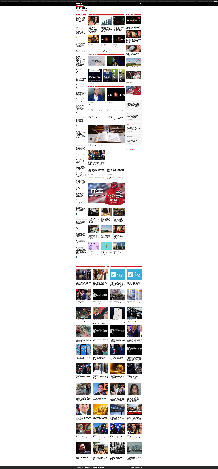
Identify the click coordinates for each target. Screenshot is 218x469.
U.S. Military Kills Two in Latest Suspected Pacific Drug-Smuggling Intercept (80, 86)
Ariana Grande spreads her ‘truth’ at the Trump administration (132, 54)
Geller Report (103, 44)
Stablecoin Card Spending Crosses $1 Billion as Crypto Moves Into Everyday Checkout (93, 48)
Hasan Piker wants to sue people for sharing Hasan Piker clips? (134, 438)
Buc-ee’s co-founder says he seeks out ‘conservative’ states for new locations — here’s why (83, 438)
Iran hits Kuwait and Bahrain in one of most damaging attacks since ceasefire (81, 100)
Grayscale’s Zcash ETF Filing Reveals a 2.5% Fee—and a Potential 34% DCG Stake (116, 170)
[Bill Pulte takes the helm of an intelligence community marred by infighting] (83, 274)
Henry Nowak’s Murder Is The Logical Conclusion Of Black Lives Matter (80, 155)
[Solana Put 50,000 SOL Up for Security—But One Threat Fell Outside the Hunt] (100, 368)
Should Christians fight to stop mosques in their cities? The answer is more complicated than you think (134, 419)
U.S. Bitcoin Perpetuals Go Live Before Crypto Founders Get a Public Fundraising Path (118, 29)
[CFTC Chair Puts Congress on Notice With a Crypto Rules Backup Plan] (83, 409)
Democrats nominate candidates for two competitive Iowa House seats (80, 209)
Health (98, 3)
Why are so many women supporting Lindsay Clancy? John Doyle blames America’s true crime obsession (96, 163)
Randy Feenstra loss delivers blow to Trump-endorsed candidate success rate (81, 94)
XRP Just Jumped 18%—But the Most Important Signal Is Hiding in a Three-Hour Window (134, 457)
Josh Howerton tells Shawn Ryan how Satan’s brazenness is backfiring (115, 111)
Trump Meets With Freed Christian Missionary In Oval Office (80, 26)
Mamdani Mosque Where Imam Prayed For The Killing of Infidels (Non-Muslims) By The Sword (114, 105)
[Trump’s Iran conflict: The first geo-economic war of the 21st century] (117, 294)
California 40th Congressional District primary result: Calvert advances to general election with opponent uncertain (134, 359)
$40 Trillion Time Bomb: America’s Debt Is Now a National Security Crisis (80, 71)
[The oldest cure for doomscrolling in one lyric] (106, 134)
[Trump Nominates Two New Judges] (83, 368)
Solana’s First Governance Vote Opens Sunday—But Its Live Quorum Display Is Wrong (93, 255)
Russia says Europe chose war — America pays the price (83, 321)
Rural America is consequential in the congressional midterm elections (80, 114)
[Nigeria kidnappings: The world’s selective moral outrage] (100, 349)
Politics (91, 3)
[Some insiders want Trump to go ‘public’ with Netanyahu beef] (117, 349)
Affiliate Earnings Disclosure (97, 467)
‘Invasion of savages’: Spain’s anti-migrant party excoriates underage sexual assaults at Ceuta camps (83, 398)
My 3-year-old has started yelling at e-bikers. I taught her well (100, 304)
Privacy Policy (87, 467)
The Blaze (109, 109)
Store (127, 3)
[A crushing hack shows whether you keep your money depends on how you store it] (93, 229)
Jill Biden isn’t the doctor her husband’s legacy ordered (80, 222)
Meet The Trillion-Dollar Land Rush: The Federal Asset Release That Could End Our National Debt (133, 105)
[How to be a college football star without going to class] (117, 428)
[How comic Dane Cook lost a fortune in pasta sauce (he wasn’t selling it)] (100, 389)
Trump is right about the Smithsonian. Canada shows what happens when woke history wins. (100, 457)
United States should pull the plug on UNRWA (83, 358)
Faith (120, 3)
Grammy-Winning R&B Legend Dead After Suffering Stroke (132, 116)
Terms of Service (79, 467)
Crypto (123, 3)
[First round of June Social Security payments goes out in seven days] (83, 331)
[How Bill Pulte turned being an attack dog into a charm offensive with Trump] (83, 294)
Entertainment (104, 3)
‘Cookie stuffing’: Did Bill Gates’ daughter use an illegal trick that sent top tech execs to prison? (106, 254)
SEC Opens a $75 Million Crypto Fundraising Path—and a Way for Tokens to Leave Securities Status (118, 255)
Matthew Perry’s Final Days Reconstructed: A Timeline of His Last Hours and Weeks (80, 107)
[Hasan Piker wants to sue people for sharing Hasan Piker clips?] (134, 428)
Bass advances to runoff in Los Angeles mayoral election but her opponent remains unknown (80, 242)
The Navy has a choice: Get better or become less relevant (80, 32)
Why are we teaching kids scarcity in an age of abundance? (106, 236)
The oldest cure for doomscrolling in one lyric (98, 145)
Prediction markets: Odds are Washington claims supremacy (117, 321)
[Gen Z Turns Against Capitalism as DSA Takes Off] (119, 39)
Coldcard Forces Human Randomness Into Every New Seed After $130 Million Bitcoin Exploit (96, 111)
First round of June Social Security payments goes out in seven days (83, 340)
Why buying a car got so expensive (132, 321)
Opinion (95, 3)
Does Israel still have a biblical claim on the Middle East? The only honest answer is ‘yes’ (96, 170)
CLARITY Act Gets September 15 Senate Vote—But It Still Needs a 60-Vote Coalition (118, 220)
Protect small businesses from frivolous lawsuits (79, 120)
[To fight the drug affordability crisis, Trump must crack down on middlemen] (134, 294)
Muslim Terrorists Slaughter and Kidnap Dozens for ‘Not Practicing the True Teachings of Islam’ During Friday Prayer (106, 48)
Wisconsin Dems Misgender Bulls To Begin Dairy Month (80, 188)
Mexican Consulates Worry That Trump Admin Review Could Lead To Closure (81, 258)
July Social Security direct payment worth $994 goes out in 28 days (81, 80)
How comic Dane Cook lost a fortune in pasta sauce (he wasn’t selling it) (100, 398)
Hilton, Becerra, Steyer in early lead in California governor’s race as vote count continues (134, 340)
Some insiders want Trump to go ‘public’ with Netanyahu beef (117, 358)
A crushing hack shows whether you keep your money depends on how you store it (93, 237)
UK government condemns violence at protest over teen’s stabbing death (80, 168)
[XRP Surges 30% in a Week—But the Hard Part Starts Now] (100, 409)
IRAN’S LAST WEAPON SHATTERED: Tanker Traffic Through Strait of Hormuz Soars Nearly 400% (133, 26)
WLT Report (131, 102)
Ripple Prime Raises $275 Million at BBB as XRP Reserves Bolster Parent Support (96, 105)
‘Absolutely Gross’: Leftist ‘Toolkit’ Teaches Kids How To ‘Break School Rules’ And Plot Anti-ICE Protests (81, 201)
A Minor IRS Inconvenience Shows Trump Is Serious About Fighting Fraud (81, 142)
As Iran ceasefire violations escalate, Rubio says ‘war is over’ (81, 148)
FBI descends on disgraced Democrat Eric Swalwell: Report (82, 457)
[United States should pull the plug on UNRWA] (83, 349)
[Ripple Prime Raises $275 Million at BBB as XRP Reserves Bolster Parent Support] (96, 94)
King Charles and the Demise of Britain (95, 118)
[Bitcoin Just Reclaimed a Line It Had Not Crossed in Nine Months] (117, 368)
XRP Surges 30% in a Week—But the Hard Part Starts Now (100, 418)
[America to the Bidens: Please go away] (100, 331)
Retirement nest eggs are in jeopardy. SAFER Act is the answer (80, 229)
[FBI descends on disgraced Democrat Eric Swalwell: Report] (83, 448)
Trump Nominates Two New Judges (83, 377)
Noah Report (78, 375)
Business (110, 3)
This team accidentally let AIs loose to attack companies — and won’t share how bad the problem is (106, 29)
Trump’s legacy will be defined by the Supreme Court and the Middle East (117, 340)
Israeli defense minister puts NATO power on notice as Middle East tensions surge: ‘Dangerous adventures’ (115, 119)
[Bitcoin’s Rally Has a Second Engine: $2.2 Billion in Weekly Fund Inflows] (106, 212)
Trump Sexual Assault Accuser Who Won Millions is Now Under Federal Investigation (80, 215)
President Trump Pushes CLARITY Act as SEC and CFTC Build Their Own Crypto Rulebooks (93, 220)
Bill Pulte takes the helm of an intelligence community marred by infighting (80, 235)
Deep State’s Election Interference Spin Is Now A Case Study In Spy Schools (80, 52)
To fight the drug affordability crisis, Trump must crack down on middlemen (134, 304)
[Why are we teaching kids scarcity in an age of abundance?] (106, 229)
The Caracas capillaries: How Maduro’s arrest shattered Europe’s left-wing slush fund (100, 322)
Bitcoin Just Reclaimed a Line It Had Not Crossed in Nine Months (117, 377)
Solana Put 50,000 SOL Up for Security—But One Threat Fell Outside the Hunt (100, 377)
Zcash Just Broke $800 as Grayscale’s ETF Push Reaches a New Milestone (80, 45)
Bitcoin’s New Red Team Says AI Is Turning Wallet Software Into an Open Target (115, 177)
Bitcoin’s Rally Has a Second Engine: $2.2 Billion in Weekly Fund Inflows (106, 220)
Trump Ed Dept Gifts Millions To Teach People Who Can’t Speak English (81, 195)
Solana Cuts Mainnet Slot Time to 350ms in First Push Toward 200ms (96, 176)
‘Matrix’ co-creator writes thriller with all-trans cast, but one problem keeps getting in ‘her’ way (80, 19)
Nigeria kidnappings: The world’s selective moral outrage (99, 358)
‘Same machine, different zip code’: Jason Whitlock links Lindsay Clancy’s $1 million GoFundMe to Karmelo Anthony (92, 30)
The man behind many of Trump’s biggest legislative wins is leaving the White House (116, 457)
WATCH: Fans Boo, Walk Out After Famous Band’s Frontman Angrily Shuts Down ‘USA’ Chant (133, 139)
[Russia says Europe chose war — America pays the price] (83, 313)
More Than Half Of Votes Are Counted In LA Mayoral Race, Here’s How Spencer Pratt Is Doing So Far (134, 127)
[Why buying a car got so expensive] (134, 313)
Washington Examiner (80, 301)
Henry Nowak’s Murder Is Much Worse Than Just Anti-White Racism (80, 161)
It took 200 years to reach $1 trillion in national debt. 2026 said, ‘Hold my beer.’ (117, 418)
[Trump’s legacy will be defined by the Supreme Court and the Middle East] (117, 331)
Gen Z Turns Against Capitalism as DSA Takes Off (118, 46)
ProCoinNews (90, 44)
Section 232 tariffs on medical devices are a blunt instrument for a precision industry (81, 126)
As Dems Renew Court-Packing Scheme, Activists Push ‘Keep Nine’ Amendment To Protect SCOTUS (81, 174)
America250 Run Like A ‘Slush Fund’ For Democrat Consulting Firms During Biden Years (80, 182)
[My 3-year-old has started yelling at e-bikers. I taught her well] (100, 294)
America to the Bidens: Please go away (100, 340)
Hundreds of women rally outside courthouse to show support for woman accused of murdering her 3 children (117, 398)
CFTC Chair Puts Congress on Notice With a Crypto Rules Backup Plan (83, 418)
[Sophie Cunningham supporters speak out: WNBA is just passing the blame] (100, 428)
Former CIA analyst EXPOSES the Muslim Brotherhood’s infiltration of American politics (118, 237)
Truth (117, 3)
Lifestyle (114, 3)
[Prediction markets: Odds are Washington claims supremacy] (117, 313)
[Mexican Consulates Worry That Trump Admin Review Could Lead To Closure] (134, 274)
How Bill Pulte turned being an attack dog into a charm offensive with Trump (83, 304)
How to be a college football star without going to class (116, 437)
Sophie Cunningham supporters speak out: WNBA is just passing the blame (100, 438)
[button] (140, 4)
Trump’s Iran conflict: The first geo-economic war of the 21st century (117, 304)
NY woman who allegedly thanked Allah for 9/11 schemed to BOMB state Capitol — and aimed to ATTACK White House (133, 379)
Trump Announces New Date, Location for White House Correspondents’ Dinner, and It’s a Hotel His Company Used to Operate (81, 134)
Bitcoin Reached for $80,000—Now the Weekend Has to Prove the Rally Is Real (81, 38)
